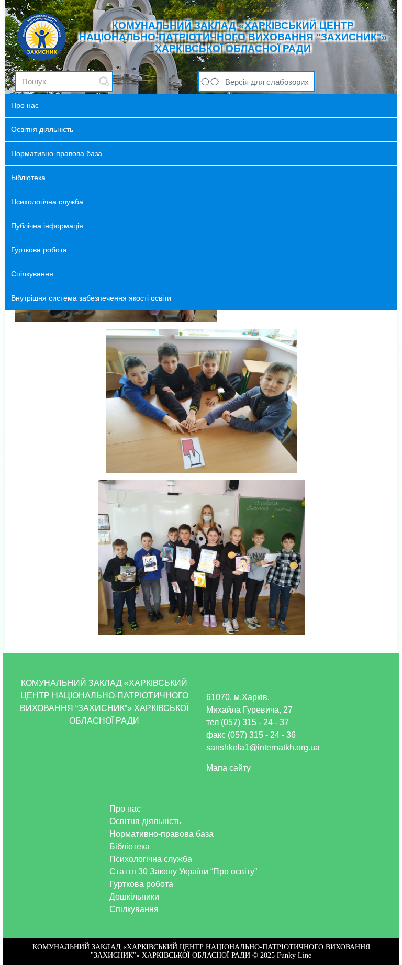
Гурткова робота (141, 884)
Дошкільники (134, 896)
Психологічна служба (150, 859)
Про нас (125, 808)
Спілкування (134, 909)
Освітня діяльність (145, 821)
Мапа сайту (228, 767)
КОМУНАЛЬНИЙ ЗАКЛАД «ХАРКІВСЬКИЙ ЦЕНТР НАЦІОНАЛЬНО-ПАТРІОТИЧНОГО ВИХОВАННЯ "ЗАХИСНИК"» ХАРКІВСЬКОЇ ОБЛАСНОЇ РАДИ (233, 37)
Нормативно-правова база (161, 833)
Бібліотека (129, 846)
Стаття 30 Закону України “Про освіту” (183, 871)
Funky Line (294, 955)
